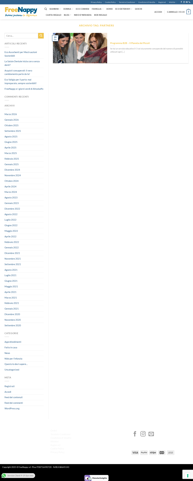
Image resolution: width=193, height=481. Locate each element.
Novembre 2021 (13, 258)
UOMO (109, 9)
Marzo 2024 (11, 192)
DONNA (67, 9)
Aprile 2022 (10, 236)
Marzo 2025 (11, 153)
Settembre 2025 (13, 131)
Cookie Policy (110, 2)
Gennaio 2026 (12, 119)
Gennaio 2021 (12, 308)
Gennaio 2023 (12, 203)
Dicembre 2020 (12, 314)
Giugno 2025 (11, 142)
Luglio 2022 (10, 219)
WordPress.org (12, 408)
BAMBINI (54, 9)
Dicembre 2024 (12, 169)
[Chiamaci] (189, 2)
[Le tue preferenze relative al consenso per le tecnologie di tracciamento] (188, 476)
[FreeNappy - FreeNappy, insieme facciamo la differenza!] (21, 12)
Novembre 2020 (13, 319)
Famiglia (96, 9)
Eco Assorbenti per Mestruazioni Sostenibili (21, 54)
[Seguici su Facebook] (181, 2)
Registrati (162, 2)
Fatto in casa (11, 347)
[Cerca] (45, 9)
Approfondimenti (13, 341)
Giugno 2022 (11, 225)
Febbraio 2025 (12, 158)
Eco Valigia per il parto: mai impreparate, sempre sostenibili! (21, 81)
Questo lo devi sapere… (16, 364)
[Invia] (41, 35)
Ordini (54, 430)
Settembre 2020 (13, 325)
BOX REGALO (100, 15)
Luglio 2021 (10, 275)
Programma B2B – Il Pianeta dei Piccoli (130, 43)
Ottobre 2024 (12, 181)
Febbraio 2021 (12, 303)
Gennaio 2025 (12, 164)
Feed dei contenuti (14, 397)
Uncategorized (12, 369)
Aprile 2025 (10, 147)
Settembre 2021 (13, 264)
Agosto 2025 (11, 136)
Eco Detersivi (122, 9)
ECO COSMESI (82, 9)
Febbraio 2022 (12, 242)
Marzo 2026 (11, 114)
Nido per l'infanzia (13, 358)
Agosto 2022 (11, 214)
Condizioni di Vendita (146, 2)
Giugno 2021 (11, 280)
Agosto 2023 (11, 197)
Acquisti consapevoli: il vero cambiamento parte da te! (18, 72)
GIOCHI (138, 9)
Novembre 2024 (13, 175)
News (7, 353)
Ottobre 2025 (12, 125)
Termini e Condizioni (127, 2)
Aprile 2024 (10, 186)
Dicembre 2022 (12, 208)
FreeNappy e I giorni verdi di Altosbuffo (24, 88)
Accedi (8, 391)
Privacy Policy (96, 2)
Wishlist (172, 2)
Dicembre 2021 (12, 253)
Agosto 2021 (11, 269)
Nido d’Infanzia (83, 15)
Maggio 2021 (11, 286)
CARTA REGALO (53, 15)
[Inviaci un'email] (187, 2)
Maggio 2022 (11, 230)
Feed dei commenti (14, 402)
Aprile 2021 (10, 292)
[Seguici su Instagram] (184, 2)
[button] (158, 12)
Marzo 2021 (11, 297)
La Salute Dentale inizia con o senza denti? (22, 63)
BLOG (66, 15)
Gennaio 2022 (12, 247)
